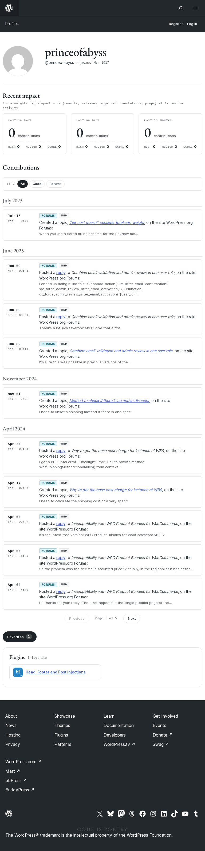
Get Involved (165, 716)
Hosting (13, 735)
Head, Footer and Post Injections (56, 672)
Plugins (61, 735)
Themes (62, 725)
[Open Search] (180, 8)
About (11, 716)
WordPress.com (23, 761)
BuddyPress (19, 789)
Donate (163, 735)
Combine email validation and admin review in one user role (120, 350)
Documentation (119, 725)
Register (176, 24)
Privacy (12, 744)
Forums (55, 184)
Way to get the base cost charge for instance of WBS (115, 489)
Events (159, 725)
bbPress (16, 780)
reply (60, 272)
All (23, 184)
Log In (192, 24)
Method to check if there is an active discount (109, 400)
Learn (109, 716)
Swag (161, 744)
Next (132, 618)
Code (37, 184)
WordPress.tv (119, 744)
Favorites (18, 637)
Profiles (12, 23)
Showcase (64, 716)
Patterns (62, 744)
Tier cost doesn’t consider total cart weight (106, 222)
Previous (77, 618)
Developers (115, 735)
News (11, 725)
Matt (12, 771)
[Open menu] (196, 8)
